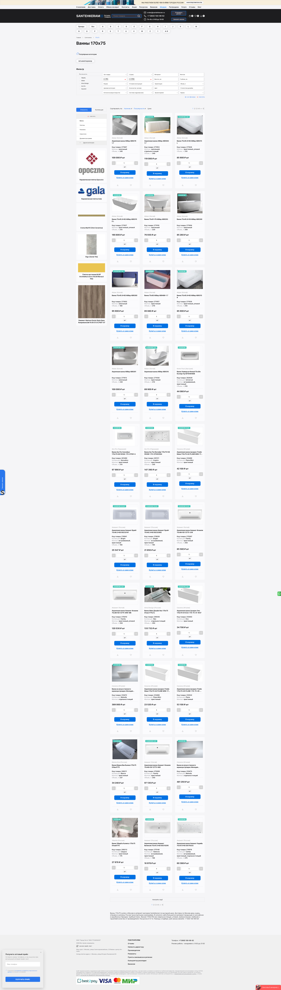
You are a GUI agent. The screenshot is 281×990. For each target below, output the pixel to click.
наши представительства (194, 2)
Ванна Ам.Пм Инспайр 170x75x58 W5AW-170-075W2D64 (157, 453)
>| (203, 108)
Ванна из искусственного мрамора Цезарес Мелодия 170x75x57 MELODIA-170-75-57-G (124, 690)
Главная (78, 37)
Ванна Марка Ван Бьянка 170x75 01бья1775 (124, 766)
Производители (134, 950)
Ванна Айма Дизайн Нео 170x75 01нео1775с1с (156, 612)
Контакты (125, 7)
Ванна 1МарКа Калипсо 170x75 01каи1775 (123, 844)
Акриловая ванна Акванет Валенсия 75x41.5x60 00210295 (156, 844)
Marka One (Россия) (119, 762)
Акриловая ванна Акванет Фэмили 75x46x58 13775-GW (190, 531)
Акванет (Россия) (118, 527)
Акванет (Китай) (183, 527)
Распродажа (174, 7)
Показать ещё (157, 899)
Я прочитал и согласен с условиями (22, 971)
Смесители (83, 134)
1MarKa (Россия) (118, 840)
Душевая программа (86, 138)
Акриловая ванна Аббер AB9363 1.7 (156, 142)
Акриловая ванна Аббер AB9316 (156, 372)
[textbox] (115, 74)
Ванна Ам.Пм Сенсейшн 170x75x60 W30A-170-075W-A (124, 453)
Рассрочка (143, 7)
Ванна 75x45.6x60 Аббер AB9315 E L (124, 220)
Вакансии (153, 7)
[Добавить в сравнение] (118, 185)
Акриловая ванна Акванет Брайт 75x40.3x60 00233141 (124, 531)
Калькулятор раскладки (137, 960)
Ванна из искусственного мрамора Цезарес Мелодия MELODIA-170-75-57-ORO (187, 766)
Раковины (83, 129)
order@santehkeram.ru (156, 12)
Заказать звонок (178, 19)
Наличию (127, 108)
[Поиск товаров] (139, 16)
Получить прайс (22, 979)
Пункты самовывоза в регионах (140, 957)
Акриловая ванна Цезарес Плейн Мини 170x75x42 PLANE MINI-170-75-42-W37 (190, 453)
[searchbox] (166, 74)
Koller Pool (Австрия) (185, 369)
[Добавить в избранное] (131, 185)
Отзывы (192, 7)
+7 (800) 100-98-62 (155, 16)
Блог (199, 7)
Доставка (91, 7)
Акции (134, 7)
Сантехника (88, 37)
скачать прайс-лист (85, 946)
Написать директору (136, 947)
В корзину (125, 172)
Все (93, 26)
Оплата (101, 7)
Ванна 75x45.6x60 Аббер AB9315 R (189, 296)
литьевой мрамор (85, 61)
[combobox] (115, 74)
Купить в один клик (124, 178)
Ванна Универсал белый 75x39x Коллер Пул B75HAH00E (189, 373)
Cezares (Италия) (183, 449)
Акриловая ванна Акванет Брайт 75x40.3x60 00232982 (156, 531)
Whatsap (279, 593)
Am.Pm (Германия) (119, 449)
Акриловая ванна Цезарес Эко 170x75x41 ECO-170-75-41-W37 (189, 612)
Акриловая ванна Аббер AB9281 (124, 372)
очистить (202, 97)
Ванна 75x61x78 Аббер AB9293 (156, 219)
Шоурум (163, 7)
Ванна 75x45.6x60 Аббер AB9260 (124, 295)
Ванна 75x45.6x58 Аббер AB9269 (189, 219)
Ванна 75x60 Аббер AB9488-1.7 (156, 295)
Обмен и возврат (112, 7)
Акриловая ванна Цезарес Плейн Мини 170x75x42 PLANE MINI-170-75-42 (157, 690)
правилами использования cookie (185, 974)
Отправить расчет (178, 13)
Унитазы (82, 125)
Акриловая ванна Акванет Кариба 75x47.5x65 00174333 (190, 844)
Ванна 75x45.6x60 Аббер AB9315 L (189, 142)
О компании (80, 7)
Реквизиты (132, 954)
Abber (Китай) (117, 138)
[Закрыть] (40, 952)
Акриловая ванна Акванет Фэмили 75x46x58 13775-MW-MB (125, 612)
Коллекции (99, 110)
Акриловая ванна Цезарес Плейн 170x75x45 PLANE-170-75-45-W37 (189, 690)
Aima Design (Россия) (152, 608)
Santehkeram (88, 16)
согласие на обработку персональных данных (95, 975)
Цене (149, 108)
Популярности (139, 108)
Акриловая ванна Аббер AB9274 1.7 (124, 142)
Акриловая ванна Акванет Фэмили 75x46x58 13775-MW (157, 766)
